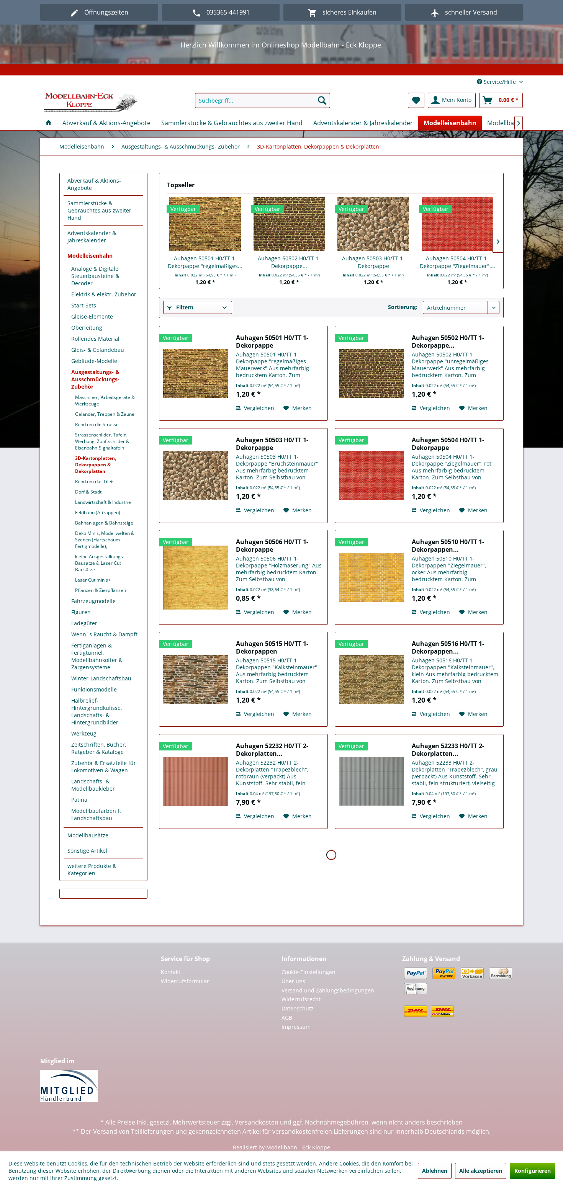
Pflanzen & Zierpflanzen (100, 590)
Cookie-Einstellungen (309, 972)
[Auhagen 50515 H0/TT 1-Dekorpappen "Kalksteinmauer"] (195, 679)
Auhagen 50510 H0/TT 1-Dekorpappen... (448, 545)
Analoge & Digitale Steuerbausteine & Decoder (95, 276)
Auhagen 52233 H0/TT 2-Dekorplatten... (448, 749)
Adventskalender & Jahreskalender (91, 236)
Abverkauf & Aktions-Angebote (94, 184)
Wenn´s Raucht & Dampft (104, 634)
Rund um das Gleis (95, 481)
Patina (79, 799)
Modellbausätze (87, 835)
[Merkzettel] (416, 100)
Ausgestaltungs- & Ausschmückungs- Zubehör (95, 379)
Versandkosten (256, 1122)
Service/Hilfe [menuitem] (499, 81)
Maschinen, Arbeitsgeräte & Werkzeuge (105, 400)
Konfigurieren (532, 1170)
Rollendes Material (95, 338)
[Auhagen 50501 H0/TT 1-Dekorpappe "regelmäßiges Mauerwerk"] (205, 224)
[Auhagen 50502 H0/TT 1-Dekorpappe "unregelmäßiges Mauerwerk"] (289, 224)
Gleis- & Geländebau (97, 349)
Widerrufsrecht (301, 999)
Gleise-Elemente (92, 316)
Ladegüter (84, 623)
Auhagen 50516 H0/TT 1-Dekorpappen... (448, 647)
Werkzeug (84, 733)
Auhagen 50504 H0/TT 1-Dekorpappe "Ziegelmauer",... (457, 262)
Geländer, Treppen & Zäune (104, 414)
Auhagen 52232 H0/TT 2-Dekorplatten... (272, 749)
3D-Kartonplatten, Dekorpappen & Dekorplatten (95, 464)
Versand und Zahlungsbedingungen (328, 990)
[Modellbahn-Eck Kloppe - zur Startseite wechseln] (90, 102)
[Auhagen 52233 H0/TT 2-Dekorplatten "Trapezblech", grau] (371, 781)
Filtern (184, 307)
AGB (287, 1017)
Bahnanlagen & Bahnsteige (104, 523)
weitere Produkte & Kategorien (91, 869)
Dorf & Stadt (88, 492)
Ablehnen (434, 1170)
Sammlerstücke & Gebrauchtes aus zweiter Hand (99, 210)
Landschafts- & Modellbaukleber (93, 785)
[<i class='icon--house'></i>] (48, 123)
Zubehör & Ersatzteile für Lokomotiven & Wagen (103, 766)
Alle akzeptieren (480, 1170)
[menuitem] (262, 100)
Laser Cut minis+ (93, 580)
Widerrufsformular (185, 981)
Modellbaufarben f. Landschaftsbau (96, 814)
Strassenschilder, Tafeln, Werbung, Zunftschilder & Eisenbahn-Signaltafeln (102, 441)
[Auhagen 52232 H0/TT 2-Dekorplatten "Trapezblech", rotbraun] (195, 781)
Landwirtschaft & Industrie (103, 502)
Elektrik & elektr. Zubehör (103, 294)
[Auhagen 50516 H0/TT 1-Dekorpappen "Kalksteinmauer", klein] (371, 679)
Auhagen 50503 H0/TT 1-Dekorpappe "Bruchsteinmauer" (373, 262)
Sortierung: (402, 307)
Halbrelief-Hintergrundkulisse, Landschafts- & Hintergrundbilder (96, 711)
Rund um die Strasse (97, 424)
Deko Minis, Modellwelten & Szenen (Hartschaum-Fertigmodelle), (104, 539)
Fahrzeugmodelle (93, 601)
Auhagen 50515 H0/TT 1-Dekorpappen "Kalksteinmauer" (272, 647)
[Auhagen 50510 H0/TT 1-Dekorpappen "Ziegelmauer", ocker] (371, 577)
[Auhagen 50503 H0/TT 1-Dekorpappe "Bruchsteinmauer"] (373, 224)
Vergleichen (258, 408)
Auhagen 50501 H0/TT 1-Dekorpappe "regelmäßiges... (205, 262)
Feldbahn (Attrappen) (97, 512)
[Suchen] (322, 100)
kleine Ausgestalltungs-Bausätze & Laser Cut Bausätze (99, 563)
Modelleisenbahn (90, 255)
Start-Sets (83, 305)
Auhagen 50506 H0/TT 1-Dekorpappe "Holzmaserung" (272, 545)
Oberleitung (86, 327)
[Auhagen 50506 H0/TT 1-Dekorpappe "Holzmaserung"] (195, 577)
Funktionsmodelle (94, 689)
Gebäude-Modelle (94, 361)
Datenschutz (298, 1008)
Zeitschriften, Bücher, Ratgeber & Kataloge (98, 748)
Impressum (296, 1026)
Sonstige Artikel (87, 850)
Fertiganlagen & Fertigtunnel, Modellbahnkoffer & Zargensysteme (97, 656)
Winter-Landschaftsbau (101, 678)
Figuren (81, 612)
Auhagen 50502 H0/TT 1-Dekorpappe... (289, 262)
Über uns (293, 981)
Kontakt (170, 972)
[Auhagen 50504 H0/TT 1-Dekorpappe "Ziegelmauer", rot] (457, 224)
